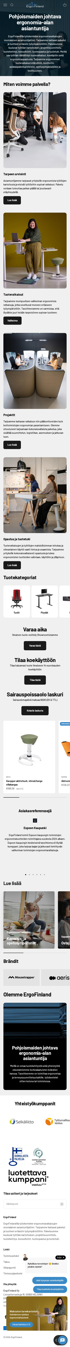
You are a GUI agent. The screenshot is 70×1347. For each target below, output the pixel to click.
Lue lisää (12, 200)
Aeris (8, 777)
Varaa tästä (35, 645)
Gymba (64, 777)
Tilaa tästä (35, 680)
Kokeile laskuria (35, 710)
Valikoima (12, 320)
